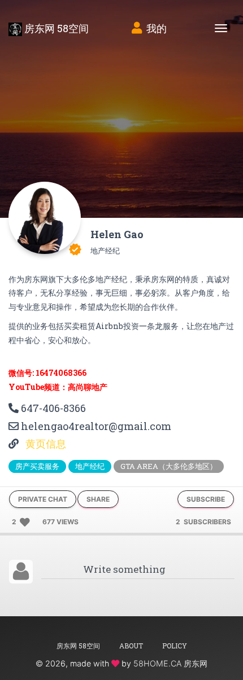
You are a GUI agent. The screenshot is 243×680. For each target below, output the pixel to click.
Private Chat (42, 499)
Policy (174, 645)
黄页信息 (44, 443)
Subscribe (205, 499)
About (131, 645)
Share (98, 499)
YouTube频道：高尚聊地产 (57, 386)
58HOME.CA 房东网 (170, 663)
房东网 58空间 (55, 28)
